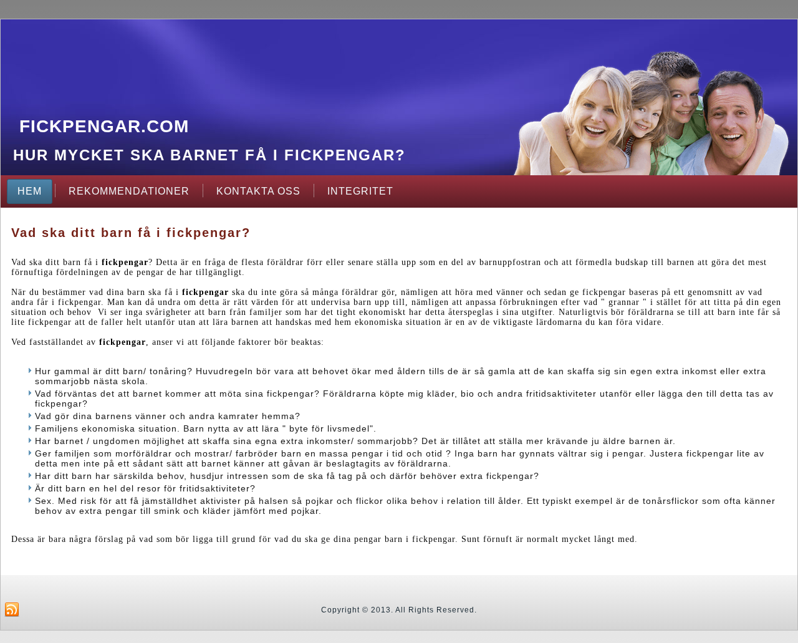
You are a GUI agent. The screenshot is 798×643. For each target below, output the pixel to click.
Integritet (360, 191)
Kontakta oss (258, 191)
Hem (29, 191)
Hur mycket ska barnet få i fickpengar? (209, 155)
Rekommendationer (129, 191)
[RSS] (11, 609)
